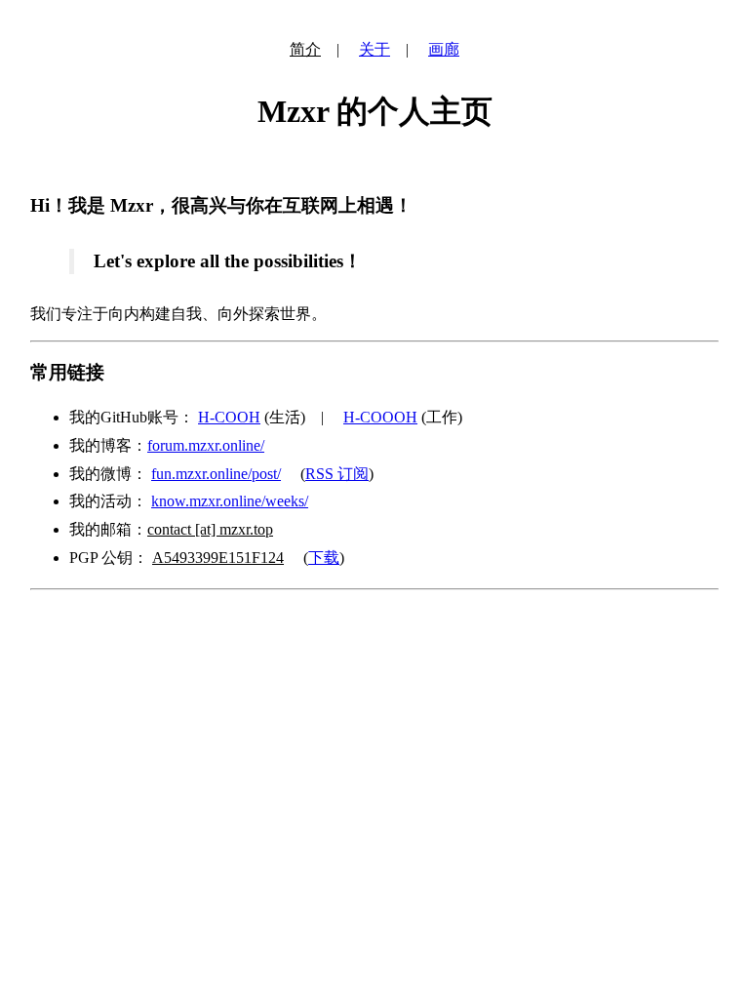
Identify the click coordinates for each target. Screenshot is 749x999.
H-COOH (229, 417)
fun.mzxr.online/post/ (216, 473)
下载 (323, 557)
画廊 (443, 49)
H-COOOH (380, 417)
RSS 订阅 (337, 473)
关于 (374, 49)
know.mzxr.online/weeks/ (229, 501)
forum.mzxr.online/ (205, 445)
